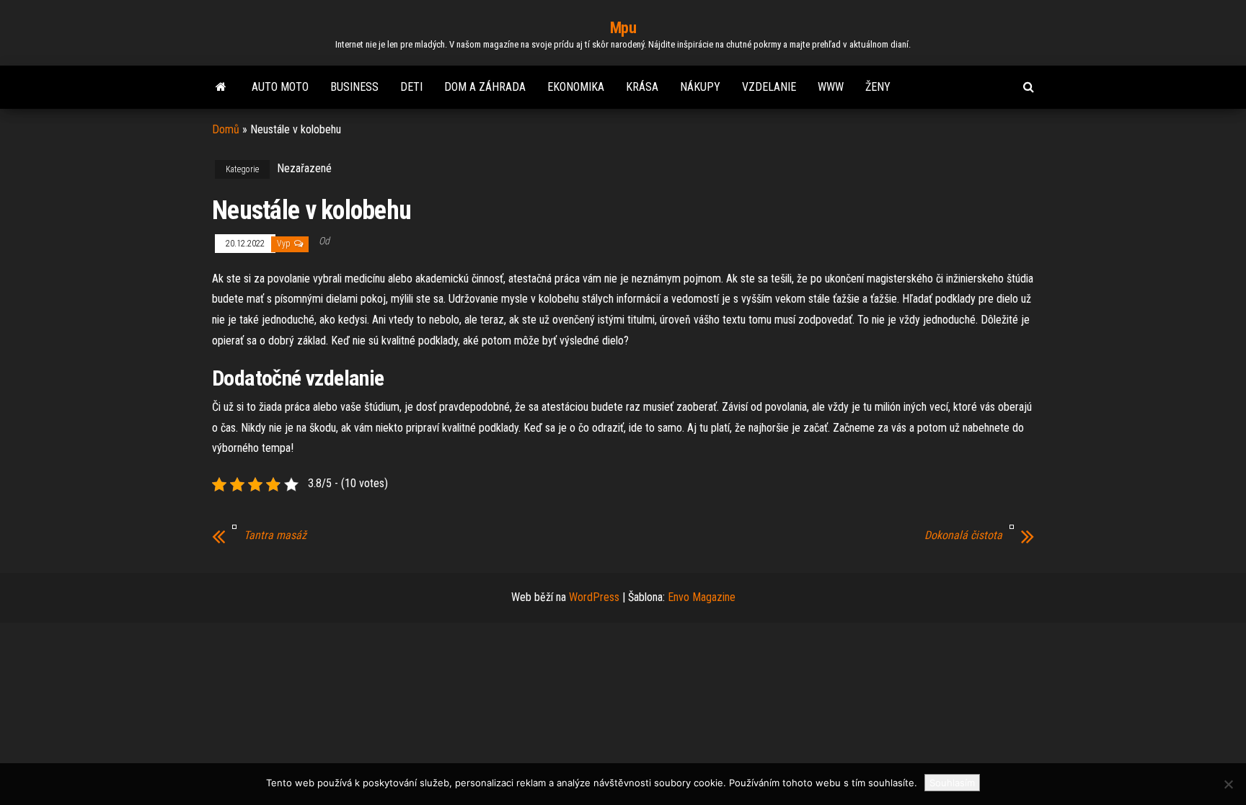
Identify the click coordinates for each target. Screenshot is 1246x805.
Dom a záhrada (485, 87)
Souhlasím (952, 782)
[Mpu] (221, 87)
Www (831, 87)
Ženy (878, 87)
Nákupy (700, 87)
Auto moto (280, 87)
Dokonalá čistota (963, 535)
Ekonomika (575, 87)
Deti (411, 87)
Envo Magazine (701, 597)
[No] (1228, 784)
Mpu (623, 28)
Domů (225, 129)
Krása (642, 87)
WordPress (594, 597)
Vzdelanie (769, 87)
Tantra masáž (275, 535)
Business (354, 87)
